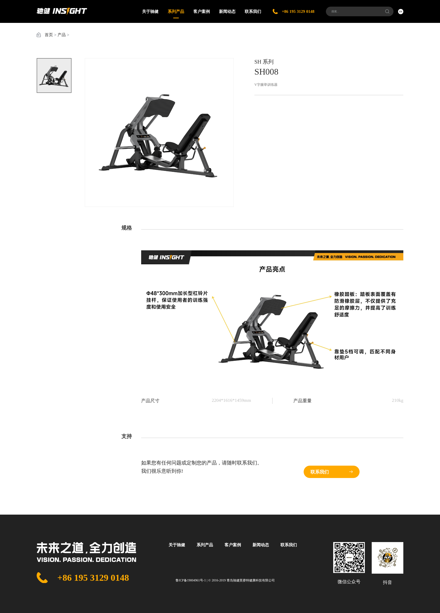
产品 (62, 34)
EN (400, 11)
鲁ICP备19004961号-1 (191, 580)
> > (57, 34)
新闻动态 (227, 11)
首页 (49, 34)
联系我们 (253, 11)
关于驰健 (150, 11)
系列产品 (176, 11)
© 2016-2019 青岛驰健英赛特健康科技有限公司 (241, 580)
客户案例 (201, 11)
